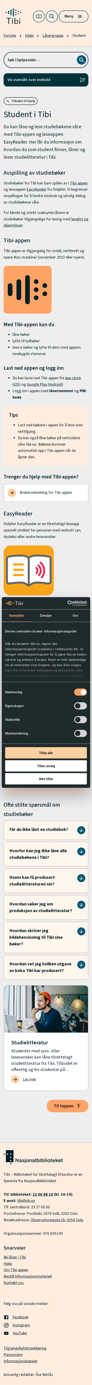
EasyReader (36, 189)
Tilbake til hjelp (23, 101)
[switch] (80, 705)
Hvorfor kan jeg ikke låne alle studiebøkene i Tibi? (38, 854)
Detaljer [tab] (46, 615)
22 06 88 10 (43, 1194)
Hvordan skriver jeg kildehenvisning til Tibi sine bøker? (36, 937)
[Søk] (52, 16)
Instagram (21, 1325)
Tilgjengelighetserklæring (25, 1348)
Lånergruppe (52, 35)
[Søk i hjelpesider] (81, 60)
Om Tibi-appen (16, 1270)
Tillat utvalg (46, 766)
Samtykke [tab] (16, 615)
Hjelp (29, 35)
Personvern (13, 1354)
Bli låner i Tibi (15, 1257)
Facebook (20, 1317)
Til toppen (64, 1106)
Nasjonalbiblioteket (40, 1181)
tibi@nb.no (26, 1200)
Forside (10, 35)
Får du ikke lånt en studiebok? (38, 829)
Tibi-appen (79, 183)
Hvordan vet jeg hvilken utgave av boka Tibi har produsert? (40, 967)
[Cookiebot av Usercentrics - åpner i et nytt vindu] (67, 603)
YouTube (20, 1333)
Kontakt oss (14, 1283)
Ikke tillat (46, 779)
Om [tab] (75, 615)
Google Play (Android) (45, 384)
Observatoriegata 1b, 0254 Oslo (57, 1220)
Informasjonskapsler (21, 1361)
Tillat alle (46, 753)
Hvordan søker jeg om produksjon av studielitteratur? (40, 907)
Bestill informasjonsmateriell (28, 1276)
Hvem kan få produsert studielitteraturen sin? (32, 880)
